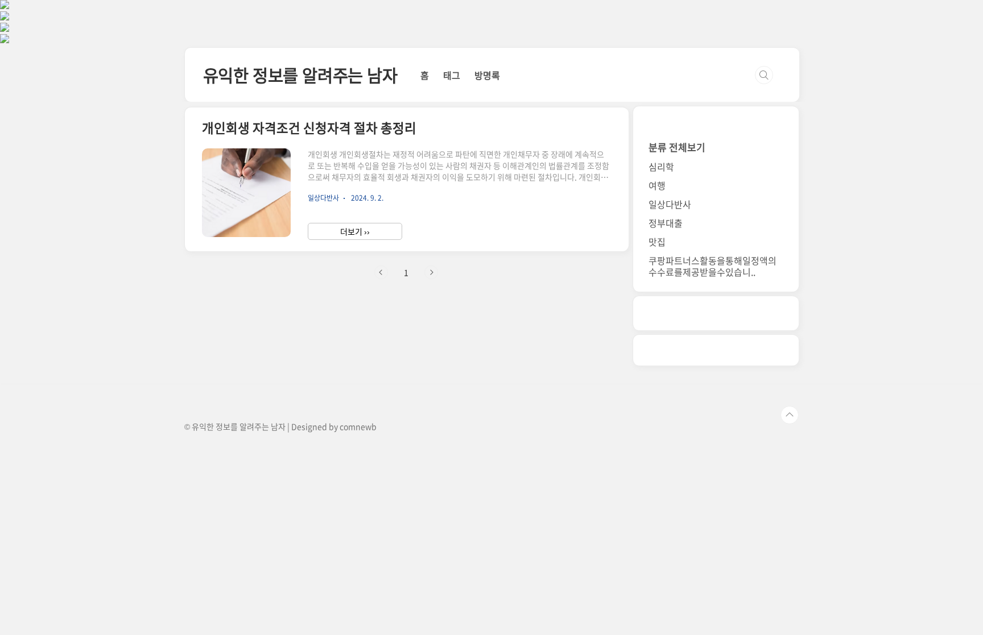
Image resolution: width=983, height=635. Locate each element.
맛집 (657, 241)
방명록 (487, 75)
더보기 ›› (355, 231)
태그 (451, 75)
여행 (657, 185)
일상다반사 (670, 204)
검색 (764, 75)
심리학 (661, 166)
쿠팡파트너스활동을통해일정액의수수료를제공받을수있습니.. (713, 266)
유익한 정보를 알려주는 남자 (300, 75)
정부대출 (666, 223)
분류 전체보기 (677, 147)
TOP (789, 415)
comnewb (358, 426)
